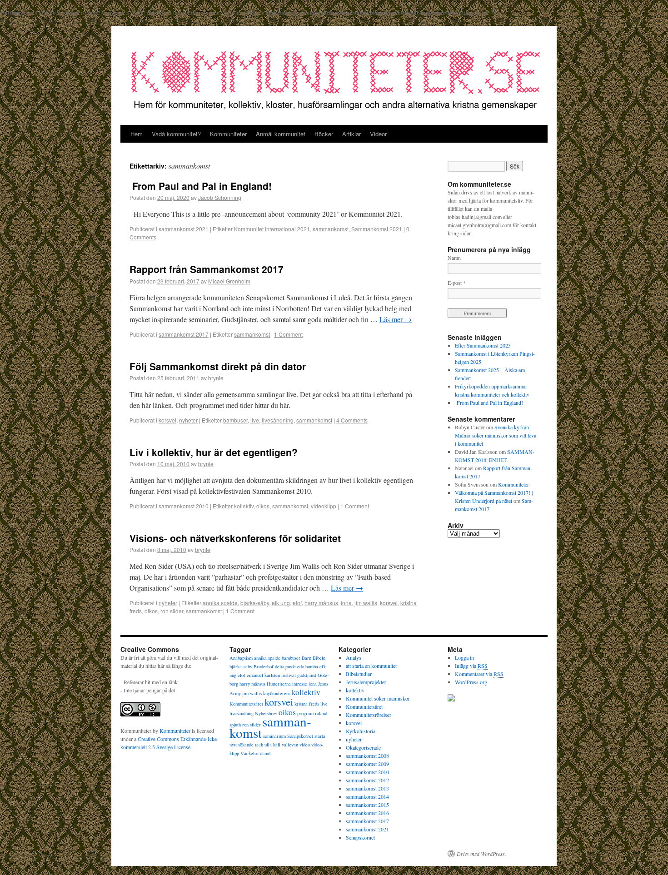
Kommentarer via (479, 673)
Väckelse (249, 753)
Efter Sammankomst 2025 (483, 345)
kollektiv (244, 506)
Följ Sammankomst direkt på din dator (218, 366)
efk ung (281, 603)
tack (259, 744)
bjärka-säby (254, 603)
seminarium (274, 736)
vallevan (290, 744)
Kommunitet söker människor (378, 698)
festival (288, 675)
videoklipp (323, 506)
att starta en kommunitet (371, 665)
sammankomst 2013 (367, 788)
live (254, 420)
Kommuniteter (228, 133)
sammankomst (331, 229)
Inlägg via (471, 665)
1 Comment (288, 334)
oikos (262, 506)
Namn (454, 257)
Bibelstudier (359, 673)
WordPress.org (471, 682)
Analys (353, 657)
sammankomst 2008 (367, 755)
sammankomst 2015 (367, 804)
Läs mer (395, 319)
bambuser (235, 420)
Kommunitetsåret (246, 704)
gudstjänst (306, 675)
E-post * (457, 282)
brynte (216, 378)
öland (265, 753)
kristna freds (306, 704)
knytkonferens (276, 693)
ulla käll (272, 744)
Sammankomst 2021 (376, 229)
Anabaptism (241, 658)
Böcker (323, 133)
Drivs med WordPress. (481, 853)
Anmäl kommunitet (280, 133)
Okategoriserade (363, 747)
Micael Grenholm (229, 281)
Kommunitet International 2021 (272, 229)
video (304, 744)
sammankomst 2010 (184, 506)
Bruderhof (264, 666)
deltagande (285, 666)
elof (297, 603)
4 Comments (352, 420)
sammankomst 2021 (184, 229)
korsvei (167, 420)
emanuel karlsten (263, 675)
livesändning (278, 420)
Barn (306, 658)
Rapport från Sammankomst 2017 (207, 269)
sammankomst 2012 (367, 780)
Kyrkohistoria (360, 731)
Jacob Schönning (219, 197)
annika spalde (220, 603)
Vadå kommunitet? (176, 133)
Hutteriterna (279, 684)
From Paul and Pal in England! (201, 186)
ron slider (171, 611)
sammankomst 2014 (367, 796)
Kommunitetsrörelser (368, 714)
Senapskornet (300, 736)
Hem (136, 133)
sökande (246, 744)
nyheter (188, 420)
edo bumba (307, 666)
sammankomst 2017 (184, 334)
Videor (378, 133)
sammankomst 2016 (367, 812)
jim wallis (365, 603)
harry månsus (321, 603)
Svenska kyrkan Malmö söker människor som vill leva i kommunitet (495, 435)
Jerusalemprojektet (366, 682)
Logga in (464, 657)
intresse (299, 684)
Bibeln (319, 658)
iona (346, 603)
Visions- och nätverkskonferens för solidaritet (235, 538)
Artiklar (351, 133)
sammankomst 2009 (367, 763)
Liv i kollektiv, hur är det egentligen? (214, 452)
